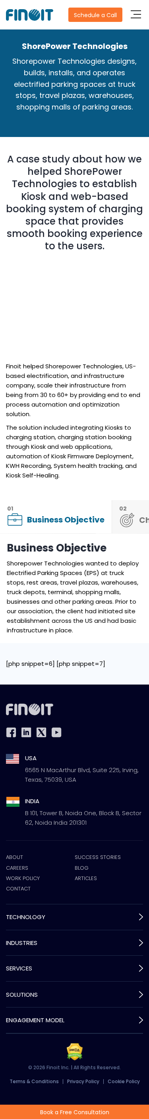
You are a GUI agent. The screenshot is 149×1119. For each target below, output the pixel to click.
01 (55, 515)
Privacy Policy (83, 1081)
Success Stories (98, 857)
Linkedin (26, 732)
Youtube (56, 732)
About (14, 857)
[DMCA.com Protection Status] (75, 1051)
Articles (86, 878)
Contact (18, 889)
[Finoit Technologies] (29, 15)
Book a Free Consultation (74, 1112)
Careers (17, 868)
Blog (82, 868)
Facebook (11, 732)
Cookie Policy (124, 1081)
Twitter (41, 732)
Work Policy (23, 878)
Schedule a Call (95, 15)
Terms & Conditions (34, 1081)
